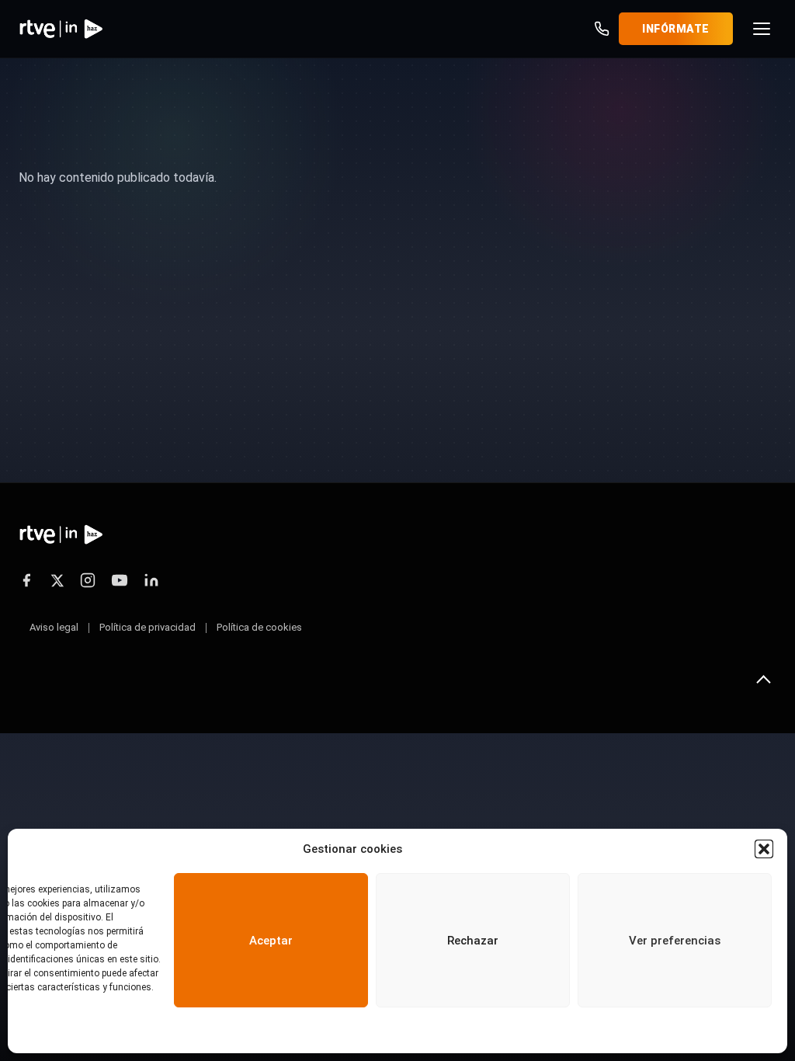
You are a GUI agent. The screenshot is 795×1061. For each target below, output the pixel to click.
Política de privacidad (147, 627)
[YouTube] (119, 580)
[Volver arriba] (763, 679)
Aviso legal (54, 627)
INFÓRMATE (676, 29)
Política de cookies (259, 627)
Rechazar (472, 941)
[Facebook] (26, 580)
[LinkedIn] (151, 580)
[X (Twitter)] (57, 580)
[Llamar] (601, 29)
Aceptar (271, 941)
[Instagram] (87, 580)
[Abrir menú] (761, 28)
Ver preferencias (674, 941)
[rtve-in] (61, 29)
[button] (764, 849)
